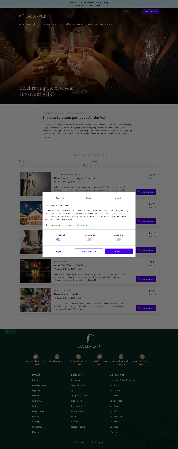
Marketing (118, 235)
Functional (60, 235)
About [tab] (118, 198)
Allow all (119, 251)
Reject (59, 251)
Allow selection (89, 251)
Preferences (89, 235)
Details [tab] (89, 198)
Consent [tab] (60, 198)
